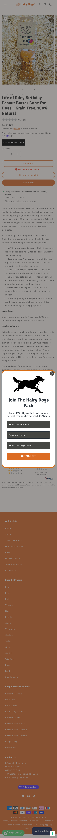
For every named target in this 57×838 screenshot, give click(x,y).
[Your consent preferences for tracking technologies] (52, 833)
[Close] (52, 373)
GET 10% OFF (28, 456)
